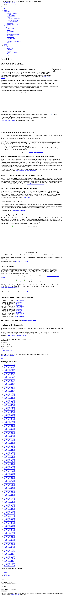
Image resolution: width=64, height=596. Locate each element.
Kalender (3, 2)
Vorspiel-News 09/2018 (9, 410)
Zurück (2, 358)
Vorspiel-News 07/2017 (9, 428)
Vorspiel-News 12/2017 (9, 421)
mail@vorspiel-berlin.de (6, 348)
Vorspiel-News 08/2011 (9, 521)
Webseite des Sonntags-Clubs (18, 210)
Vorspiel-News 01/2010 (9, 547)
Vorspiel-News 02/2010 (9, 546)
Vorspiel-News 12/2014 (9, 469)
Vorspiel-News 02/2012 (9, 512)
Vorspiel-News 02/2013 (9, 495)
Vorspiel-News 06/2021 (9, 381)
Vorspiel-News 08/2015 (9, 459)
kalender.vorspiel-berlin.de (29, 320)
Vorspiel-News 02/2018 (9, 418)
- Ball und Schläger (11, 16)
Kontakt (8, 2)
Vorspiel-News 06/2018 (9, 412)
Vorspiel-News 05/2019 (9, 403)
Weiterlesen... (26, 197)
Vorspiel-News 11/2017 (9, 422)
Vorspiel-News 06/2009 (9, 557)
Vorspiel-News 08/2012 (9, 504)
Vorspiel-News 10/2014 (9, 471)
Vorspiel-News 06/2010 (9, 540)
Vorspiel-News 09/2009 (9, 553)
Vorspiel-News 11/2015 (9, 455)
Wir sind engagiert (11, 38)
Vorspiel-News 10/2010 (9, 535)
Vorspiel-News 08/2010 (9, 537)
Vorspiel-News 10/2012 (9, 501)
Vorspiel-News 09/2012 (9, 502)
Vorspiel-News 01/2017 (9, 436)
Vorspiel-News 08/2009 (9, 554)
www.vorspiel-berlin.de (6, 350)
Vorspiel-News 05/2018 (9, 414)
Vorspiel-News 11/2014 (9, 470)
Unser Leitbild (10, 28)
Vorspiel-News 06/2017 (9, 429)
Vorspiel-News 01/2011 (9, 530)
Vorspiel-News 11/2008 (9, 566)
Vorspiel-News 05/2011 (9, 525)
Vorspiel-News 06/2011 (9, 523)
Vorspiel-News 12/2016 (9, 438)
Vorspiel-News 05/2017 (9, 431)
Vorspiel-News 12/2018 (9, 407)
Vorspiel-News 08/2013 (9, 487)
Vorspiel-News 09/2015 (9, 457)
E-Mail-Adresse (4, 589)
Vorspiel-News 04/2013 (9, 492)
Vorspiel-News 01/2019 (9, 405)
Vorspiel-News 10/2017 (9, 424)
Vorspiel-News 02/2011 (9, 529)
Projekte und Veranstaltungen (14, 41)
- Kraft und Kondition (12, 20)
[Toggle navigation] (1, 6)
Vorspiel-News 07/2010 (9, 539)
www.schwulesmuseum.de (21, 261)
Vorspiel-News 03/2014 (9, 478)
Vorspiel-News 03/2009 (9, 560)
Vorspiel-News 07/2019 (9, 400)
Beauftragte (10, 35)
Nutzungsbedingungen (15, 594)
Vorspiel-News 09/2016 (9, 442)
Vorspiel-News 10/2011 (9, 518)
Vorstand (9, 32)
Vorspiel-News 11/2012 (9, 500)
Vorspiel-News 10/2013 (9, 484)
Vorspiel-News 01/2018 (9, 419)
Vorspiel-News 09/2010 (9, 536)
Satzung (9, 30)
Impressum (6, 576)
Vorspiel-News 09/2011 (9, 519)
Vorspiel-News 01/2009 (9, 563)
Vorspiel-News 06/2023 (9, 367)
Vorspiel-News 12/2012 (9, 498)
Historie (9, 42)
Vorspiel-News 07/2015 (9, 460)
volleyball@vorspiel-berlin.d (8, 120)
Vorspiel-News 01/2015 (9, 467)
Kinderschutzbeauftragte (13, 34)
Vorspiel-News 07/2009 (9, 556)
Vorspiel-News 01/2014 (9, 480)
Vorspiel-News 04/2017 (9, 432)
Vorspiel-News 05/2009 (9, 559)
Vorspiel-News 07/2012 (9, 505)
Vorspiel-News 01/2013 (9, 497)
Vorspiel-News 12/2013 (9, 481)
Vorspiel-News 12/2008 (9, 564)
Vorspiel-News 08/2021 (9, 379)
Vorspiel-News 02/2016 (9, 452)
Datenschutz (7, 575)
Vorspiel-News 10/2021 (9, 377)
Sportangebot (7, 11)
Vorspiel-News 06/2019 (9, 401)
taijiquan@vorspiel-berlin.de (36, 152)
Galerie (5, 44)
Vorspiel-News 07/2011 (9, 522)
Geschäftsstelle (10, 37)
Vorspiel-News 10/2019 (9, 396)
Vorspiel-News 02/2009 (9, 561)
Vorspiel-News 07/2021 (9, 380)
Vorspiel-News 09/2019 (9, 397)
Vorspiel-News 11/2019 (9, 394)
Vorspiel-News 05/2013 (9, 491)
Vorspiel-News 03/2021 (9, 384)
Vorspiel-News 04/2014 (9, 477)
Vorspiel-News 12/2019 (9, 393)
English (13, 2)
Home (5, 9)
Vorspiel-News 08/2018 (9, 411)
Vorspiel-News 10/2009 (9, 552)
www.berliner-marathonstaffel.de (35, 184)
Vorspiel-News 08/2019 (9, 398)
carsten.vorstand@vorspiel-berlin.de (10, 287)
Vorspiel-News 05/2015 (9, 463)
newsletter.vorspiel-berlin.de (7, 355)
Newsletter (9, 49)
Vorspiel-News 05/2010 (9, 542)
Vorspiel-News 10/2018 (9, 408)
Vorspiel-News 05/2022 (9, 373)
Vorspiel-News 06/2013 (9, 490)
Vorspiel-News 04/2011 (9, 526)
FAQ (8, 55)
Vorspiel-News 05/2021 (9, 383)
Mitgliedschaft (7, 25)
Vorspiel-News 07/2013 (9, 488)
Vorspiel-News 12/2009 (9, 549)
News (5, 10)
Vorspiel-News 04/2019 (9, 404)
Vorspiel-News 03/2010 (9, 544)
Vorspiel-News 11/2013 (9, 483)
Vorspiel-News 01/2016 (9, 453)
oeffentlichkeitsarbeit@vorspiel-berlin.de (18, 335)
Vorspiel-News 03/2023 (9, 369)
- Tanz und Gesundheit (12, 21)
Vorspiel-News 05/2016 (9, 448)
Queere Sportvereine (12, 52)
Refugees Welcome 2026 (13, 24)
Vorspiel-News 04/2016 (9, 449)
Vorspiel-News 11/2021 (9, 376)
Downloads (10, 53)
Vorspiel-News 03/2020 (9, 390)
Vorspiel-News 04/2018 (9, 415)
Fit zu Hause (10, 14)
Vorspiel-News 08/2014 (9, 474)
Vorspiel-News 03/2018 (9, 417)
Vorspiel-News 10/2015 (9, 456)
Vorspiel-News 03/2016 (9, 450)
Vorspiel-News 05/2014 (9, 476)
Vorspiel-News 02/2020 (9, 391)
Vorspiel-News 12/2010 (9, 532)
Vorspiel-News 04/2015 (9, 464)
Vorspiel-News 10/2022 (9, 372)
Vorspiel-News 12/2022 (9, 370)
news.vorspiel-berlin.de (27, 291)
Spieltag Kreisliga (19, 300)
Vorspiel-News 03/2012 (9, 511)
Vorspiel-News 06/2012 (9, 507)
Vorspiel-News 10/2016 (9, 440)
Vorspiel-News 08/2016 (9, 443)
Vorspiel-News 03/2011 (9, 528)
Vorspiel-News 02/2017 (9, 435)
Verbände (9, 39)
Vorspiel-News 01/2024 (9, 365)
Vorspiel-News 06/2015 (9, 462)
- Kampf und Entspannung (13, 18)
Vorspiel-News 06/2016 (9, 446)
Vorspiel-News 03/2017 (9, 433)
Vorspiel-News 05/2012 (9, 508)
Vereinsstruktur (10, 31)
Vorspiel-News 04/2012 (9, 509)
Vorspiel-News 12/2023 (9, 366)
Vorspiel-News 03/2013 (9, 494)
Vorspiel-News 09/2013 (9, 485)
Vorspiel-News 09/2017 (9, 425)
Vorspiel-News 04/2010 (9, 543)
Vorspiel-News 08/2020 (9, 387)
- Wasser (9, 17)
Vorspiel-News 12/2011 (9, 515)
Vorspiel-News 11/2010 (9, 533)
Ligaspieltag (19, 302)
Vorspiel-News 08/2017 (9, 426)
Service (5, 45)
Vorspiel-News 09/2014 (9, 473)
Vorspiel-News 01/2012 (9, 514)
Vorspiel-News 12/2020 (9, 386)
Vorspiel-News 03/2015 (9, 466)
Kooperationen (10, 48)
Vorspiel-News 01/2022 (9, 374)
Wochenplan (10, 23)
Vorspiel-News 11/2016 (9, 439)
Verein (5, 27)
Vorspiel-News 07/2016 (9, 445)
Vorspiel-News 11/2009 (9, 550)
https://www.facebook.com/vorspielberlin (26, 170)
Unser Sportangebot (12, 13)
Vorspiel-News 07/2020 (9, 389)
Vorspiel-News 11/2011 (9, 516)
